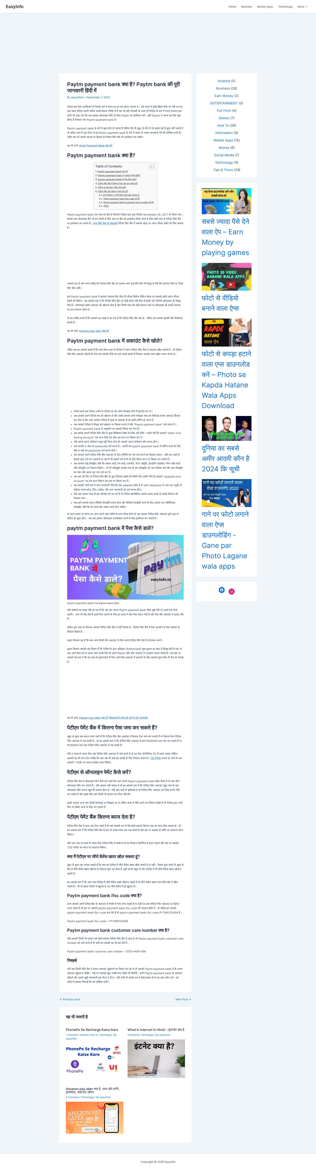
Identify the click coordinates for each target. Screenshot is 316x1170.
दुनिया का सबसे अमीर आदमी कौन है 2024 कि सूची (225, 458)
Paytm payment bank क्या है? (112, 171)
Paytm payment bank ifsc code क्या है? (122, 198)
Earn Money (224, 96)
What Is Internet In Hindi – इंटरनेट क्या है (156, 1030)
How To (94, 1034)
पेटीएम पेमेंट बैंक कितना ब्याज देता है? (113, 191)
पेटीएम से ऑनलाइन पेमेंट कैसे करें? (112, 187)
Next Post (183, 999)
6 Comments (72, 1097)
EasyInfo (15, 6)
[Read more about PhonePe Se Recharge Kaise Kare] (94, 1059)
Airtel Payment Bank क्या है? (95, 145)
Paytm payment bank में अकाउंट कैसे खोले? (119, 175)
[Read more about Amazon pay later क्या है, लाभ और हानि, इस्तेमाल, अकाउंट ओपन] (94, 1117)
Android (84, 1034)
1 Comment (72, 1034)
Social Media (224, 155)
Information (134, 1034)
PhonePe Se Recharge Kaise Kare (92, 1030)
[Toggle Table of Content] (150, 167)
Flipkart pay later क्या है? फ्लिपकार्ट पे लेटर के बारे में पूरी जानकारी (113, 717)
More (301, 6)
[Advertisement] (158, 38)
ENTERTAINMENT (224, 103)
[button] (306, 6)
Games (224, 118)
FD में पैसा (156, 758)
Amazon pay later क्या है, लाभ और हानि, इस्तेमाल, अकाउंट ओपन (92, 1090)
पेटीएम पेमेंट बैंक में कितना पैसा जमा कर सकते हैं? (118, 183)
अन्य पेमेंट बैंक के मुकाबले (105, 223)
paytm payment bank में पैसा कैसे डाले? (117, 179)
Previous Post (70, 999)
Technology (285, 6)
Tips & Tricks (223, 170)
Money (224, 148)
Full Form (224, 111)
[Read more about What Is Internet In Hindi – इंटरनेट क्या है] (156, 1058)
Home (232, 6)
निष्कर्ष (106, 206)
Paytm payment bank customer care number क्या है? (129, 202)
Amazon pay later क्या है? (94, 331)
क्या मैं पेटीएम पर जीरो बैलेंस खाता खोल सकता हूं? (121, 195)
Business (246, 6)
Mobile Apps (265, 6)
